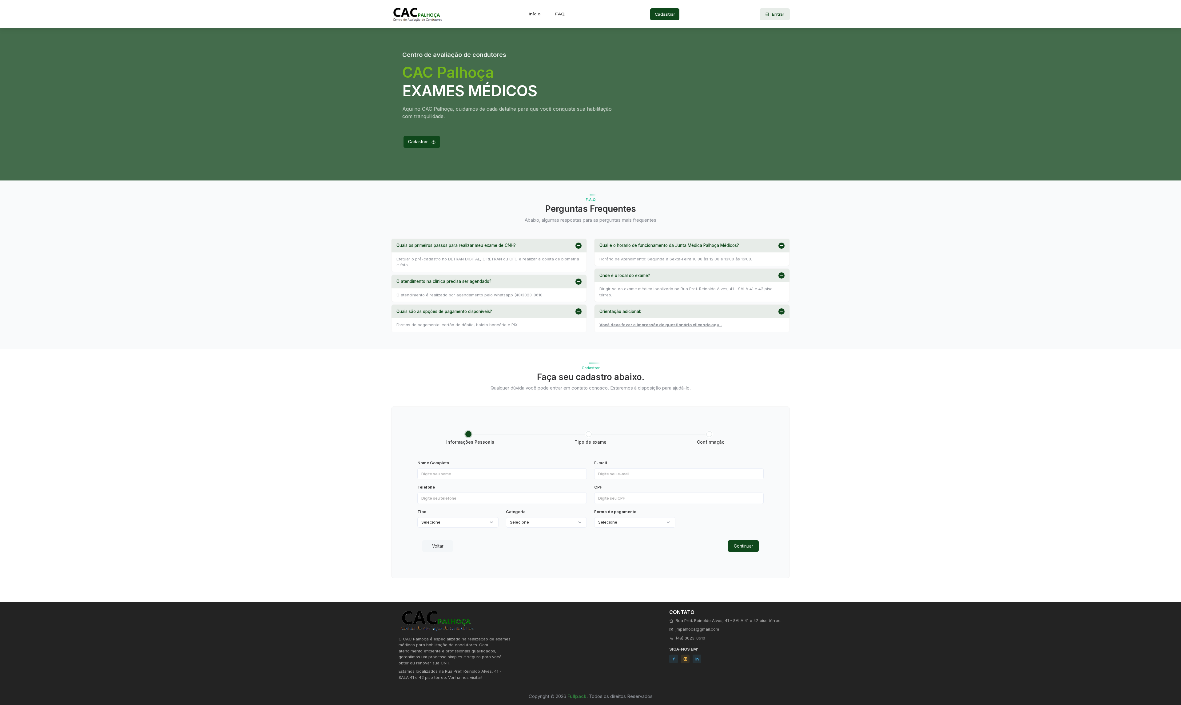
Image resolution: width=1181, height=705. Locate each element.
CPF (598, 487)
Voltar (437, 546)
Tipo (421, 511)
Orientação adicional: (620, 311)
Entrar (777, 14)
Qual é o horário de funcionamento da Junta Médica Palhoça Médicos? (669, 245)
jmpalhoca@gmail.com (697, 629)
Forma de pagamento (615, 511)
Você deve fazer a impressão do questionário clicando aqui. (660, 324)
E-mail (600, 463)
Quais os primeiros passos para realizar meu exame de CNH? (456, 245)
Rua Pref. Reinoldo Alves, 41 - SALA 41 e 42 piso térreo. (728, 620)
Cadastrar (665, 14)
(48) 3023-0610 (690, 638)
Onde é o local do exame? (624, 275)
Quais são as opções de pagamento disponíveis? (444, 311)
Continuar (743, 546)
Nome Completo (433, 463)
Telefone (426, 487)
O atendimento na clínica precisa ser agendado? (443, 281)
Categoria (516, 511)
